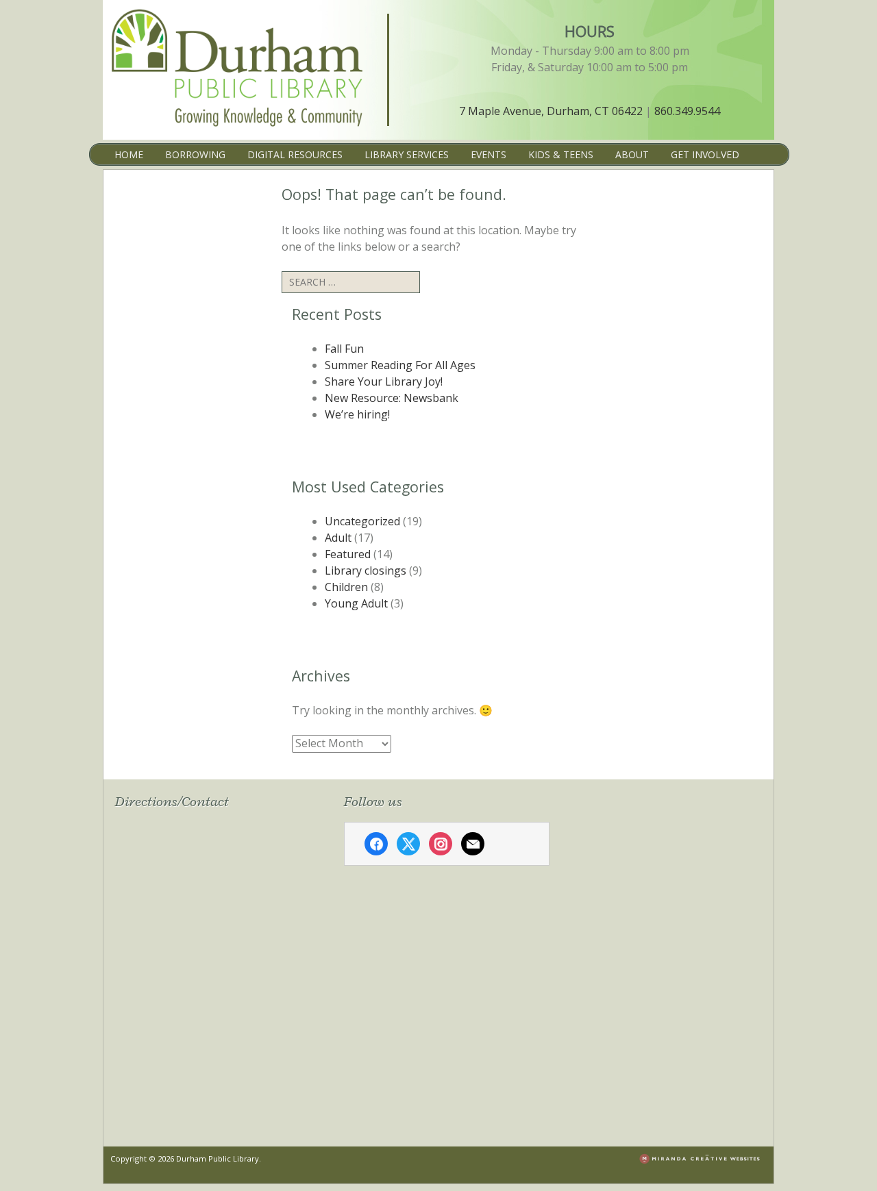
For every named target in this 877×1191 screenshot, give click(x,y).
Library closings (365, 570)
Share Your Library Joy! (384, 381)
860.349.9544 (687, 110)
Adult (338, 537)
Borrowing (195, 154)
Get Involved (705, 154)
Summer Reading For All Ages (400, 365)
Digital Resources (295, 154)
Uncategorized (362, 521)
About (632, 154)
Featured (348, 554)
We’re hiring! (357, 414)
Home (128, 154)
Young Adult (356, 603)
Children (346, 586)
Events (488, 154)
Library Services (407, 154)
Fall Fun (344, 348)
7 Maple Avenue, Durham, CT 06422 (551, 110)
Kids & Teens (560, 154)
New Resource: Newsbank (391, 397)
